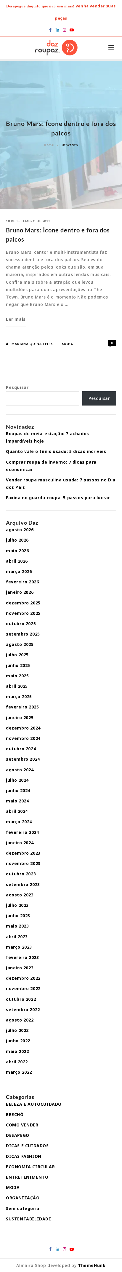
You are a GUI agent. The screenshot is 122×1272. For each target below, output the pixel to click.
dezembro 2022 (23, 978)
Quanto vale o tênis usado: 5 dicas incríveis (56, 451)
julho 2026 (17, 540)
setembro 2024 (23, 759)
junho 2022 (18, 1040)
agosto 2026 (20, 529)
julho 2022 (17, 1030)
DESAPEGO (17, 1135)
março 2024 (19, 821)
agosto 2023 (20, 895)
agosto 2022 (20, 1020)
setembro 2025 (23, 634)
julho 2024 (17, 780)
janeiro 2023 (19, 968)
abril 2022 (17, 1061)
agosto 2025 (20, 644)
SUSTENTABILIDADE (28, 1219)
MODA (67, 344)
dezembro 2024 (23, 728)
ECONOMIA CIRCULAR (30, 1166)
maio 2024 (17, 801)
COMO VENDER (22, 1125)
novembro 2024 (23, 738)
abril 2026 (17, 561)
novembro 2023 (23, 863)
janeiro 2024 (19, 842)
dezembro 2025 (23, 603)
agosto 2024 (20, 770)
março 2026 (19, 571)
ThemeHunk (91, 1265)
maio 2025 (17, 676)
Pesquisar (17, 387)
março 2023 (19, 947)
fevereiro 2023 (22, 957)
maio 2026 (17, 550)
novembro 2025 (23, 613)
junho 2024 (18, 790)
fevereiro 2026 (22, 582)
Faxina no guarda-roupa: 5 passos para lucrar (58, 497)
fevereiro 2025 (22, 707)
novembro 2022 (23, 988)
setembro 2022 (23, 1009)
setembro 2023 (23, 884)
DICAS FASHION (23, 1156)
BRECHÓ (15, 1114)
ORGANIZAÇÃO (23, 1198)
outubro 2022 (21, 999)
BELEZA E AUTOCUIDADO (34, 1104)
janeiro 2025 (19, 717)
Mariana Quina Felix (32, 343)
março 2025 (19, 696)
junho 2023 (18, 915)
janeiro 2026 (19, 592)
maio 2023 (17, 926)
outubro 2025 (21, 623)
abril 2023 (17, 936)
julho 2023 (17, 905)
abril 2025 (17, 686)
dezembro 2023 (23, 853)
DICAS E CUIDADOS (27, 1145)
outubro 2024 (21, 748)
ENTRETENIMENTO (27, 1177)
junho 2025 (18, 665)
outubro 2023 (21, 874)
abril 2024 (17, 811)
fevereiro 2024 (22, 832)
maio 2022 (17, 1051)
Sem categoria (22, 1208)
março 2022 (19, 1072)
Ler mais (16, 321)
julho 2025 (17, 654)
